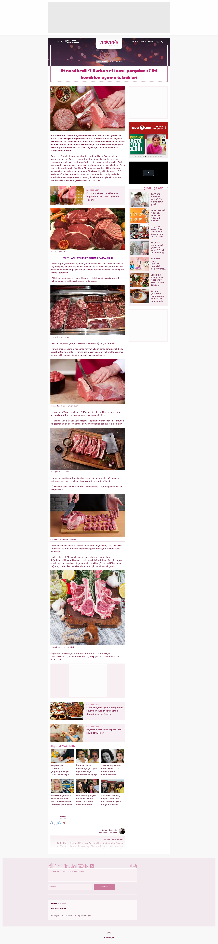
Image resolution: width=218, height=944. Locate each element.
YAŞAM (150, 41)
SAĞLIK (143, 41)
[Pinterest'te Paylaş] (64, 823)
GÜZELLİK (135, 41)
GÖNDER (104, 887)
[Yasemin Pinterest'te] (62, 41)
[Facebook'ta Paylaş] (52, 823)
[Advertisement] (88, 680)
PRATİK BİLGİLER (102, 61)
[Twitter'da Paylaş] (58, 823)
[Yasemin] (109, 43)
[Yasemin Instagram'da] (58, 41)
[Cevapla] (67, 915)
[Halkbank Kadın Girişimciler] (72, 41)
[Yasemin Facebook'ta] (54, 41)
